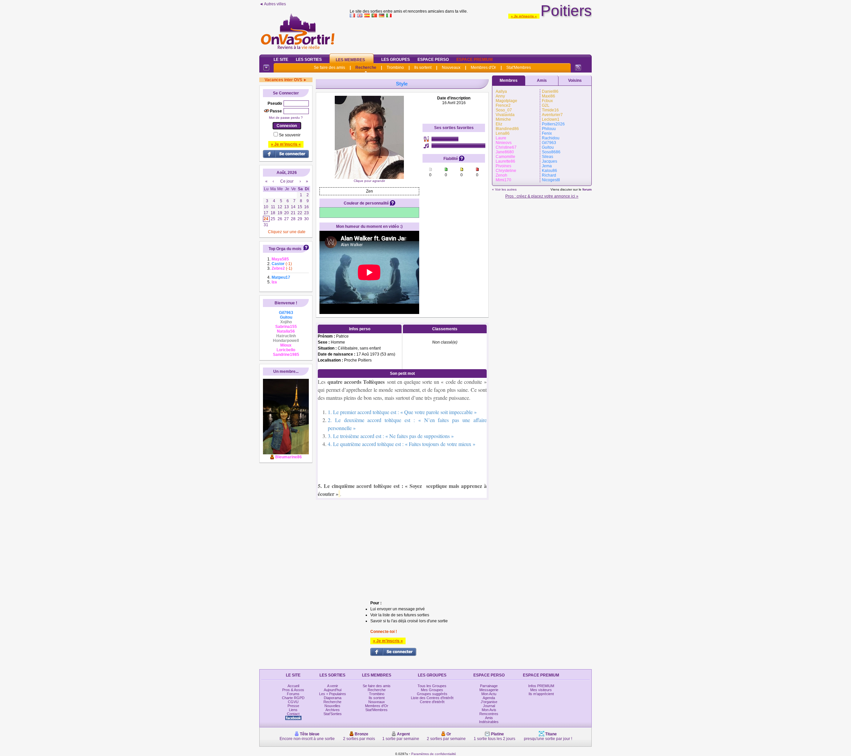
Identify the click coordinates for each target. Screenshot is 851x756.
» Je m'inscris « (524, 16)
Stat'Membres (518, 67)
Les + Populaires (332, 694)
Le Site (281, 59)
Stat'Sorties (332, 714)
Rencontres (488, 714)
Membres (509, 80)
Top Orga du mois (285, 248)
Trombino (395, 67)
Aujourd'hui (332, 690)
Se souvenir (290, 135)
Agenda (489, 698)
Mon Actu (488, 694)
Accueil (293, 686)
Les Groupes (395, 59)
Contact (293, 714)
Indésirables (489, 722)
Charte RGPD (293, 698)
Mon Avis (489, 710)
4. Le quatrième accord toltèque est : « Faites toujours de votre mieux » (401, 443)
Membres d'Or (483, 67)
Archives (332, 710)
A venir (332, 686)
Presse (293, 706)
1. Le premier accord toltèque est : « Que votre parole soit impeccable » (402, 411)
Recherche (365, 67)
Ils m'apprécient (541, 694)
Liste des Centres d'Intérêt (432, 698)
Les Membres (350, 60)
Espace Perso (433, 59)
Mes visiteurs (541, 690)
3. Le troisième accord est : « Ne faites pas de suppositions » (391, 435)
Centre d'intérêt (432, 702)
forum (587, 189)
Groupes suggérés (432, 694)
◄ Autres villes (272, 4)
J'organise (489, 702)
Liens (293, 710)
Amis (542, 80)
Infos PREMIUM (541, 686)
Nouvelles (332, 706)
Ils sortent (422, 67)
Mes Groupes (432, 690)
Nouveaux (451, 67)
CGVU (293, 702)
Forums (293, 694)
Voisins (575, 80)
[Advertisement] (471, 35)
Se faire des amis (329, 67)
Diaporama (332, 698)
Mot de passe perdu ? (286, 117)
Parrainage (489, 686)
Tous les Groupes (432, 686)
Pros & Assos (293, 690)
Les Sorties (309, 59)
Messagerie (488, 690)
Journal (489, 706)
